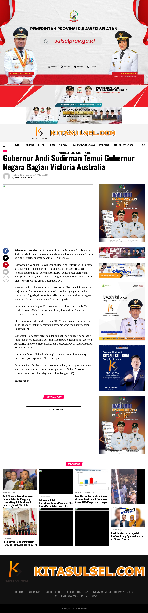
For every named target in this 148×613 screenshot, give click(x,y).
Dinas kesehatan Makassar (83, 145)
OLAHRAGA (63, 145)
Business (69, 591)
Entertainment (34, 591)
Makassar (30, 145)
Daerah (18, 145)
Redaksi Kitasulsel (23, 178)
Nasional (42, 145)
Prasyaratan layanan (101, 591)
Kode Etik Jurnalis (89, 595)
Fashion (48, 591)
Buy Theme (19, 591)
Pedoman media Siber (123, 145)
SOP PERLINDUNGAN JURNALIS (68, 152)
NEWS (52, 145)
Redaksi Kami (104, 145)
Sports (58, 591)
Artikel (88, 152)
